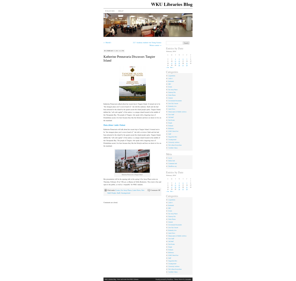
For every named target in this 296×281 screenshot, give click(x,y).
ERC (169, 84)
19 (179, 63)
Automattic (188, 279)
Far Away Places (126, 190)
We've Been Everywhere (175, 145)
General (170, 98)
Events (117, 190)
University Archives (173, 142)
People (113, 193)
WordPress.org (172, 166)
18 (175, 63)
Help (121, 11)
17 (171, 63)
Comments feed (172, 163)
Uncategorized (125, 193)
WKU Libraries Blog (172, 4)
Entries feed (171, 161)
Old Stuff (170, 117)
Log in (170, 158)
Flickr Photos (172, 95)
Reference (171, 128)
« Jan (167, 67)
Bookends (171, 81)
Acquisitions (171, 76)
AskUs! (170, 78)
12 (179, 61)
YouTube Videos (173, 148)
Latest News (136, 190)
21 (187, 63)
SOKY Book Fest (173, 131)
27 (183, 65)
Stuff (118, 193)
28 (187, 65)
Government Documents (175, 101)
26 (179, 65)
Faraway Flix (172, 92)
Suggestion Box (172, 137)
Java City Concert (173, 103)
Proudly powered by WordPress (164, 279)
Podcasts (170, 126)
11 (175, 61)
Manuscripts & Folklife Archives (177, 112)
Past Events (171, 120)
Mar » (171, 67)
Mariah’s (107, 42)
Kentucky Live (172, 106)
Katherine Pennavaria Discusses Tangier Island (129, 58)
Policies (110, 11)
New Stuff (171, 114)
